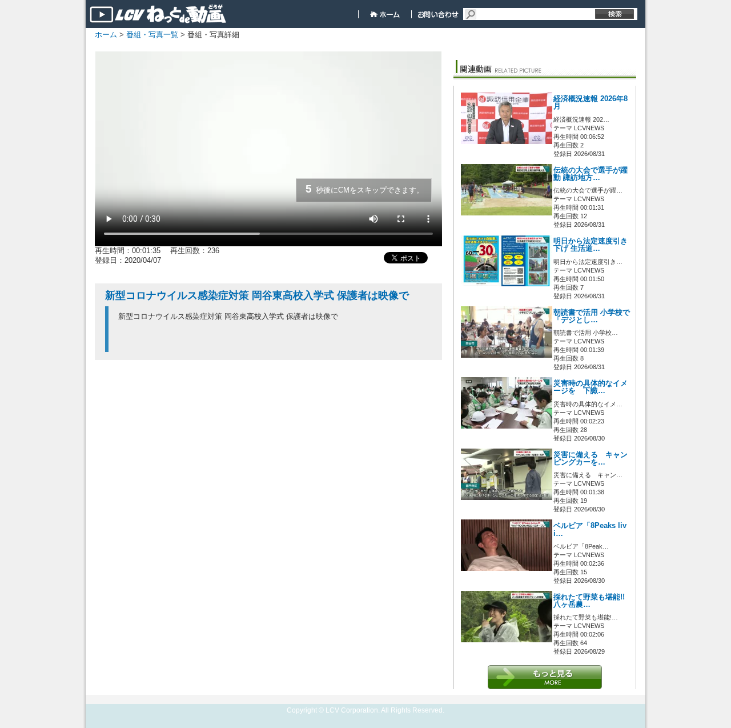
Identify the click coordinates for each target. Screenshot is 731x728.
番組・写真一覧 (152, 34)
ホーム (106, 34)
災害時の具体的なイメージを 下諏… (590, 387)
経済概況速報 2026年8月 (590, 102)
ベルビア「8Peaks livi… (589, 529)
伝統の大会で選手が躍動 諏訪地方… (590, 174)
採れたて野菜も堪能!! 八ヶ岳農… (589, 601)
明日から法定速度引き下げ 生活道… (590, 245)
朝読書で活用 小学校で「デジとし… (591, 316)
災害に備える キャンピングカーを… (590, 458)
